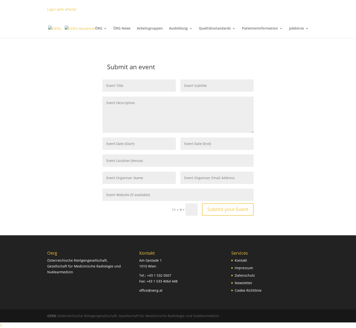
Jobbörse (296, 29)
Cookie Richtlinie (248, 290)
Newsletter (243, 283)
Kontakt (241, 260)
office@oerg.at (151, 290)
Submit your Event (227, 209)
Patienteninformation (260, 29)
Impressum (244, 268)
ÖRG (98, 29)
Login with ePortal (61, 9)
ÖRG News (122, 29)
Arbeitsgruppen (150, 29)
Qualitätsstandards (215, 29)
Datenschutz (245, 275)
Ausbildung (178, 29)
